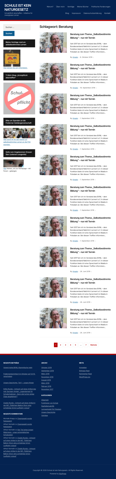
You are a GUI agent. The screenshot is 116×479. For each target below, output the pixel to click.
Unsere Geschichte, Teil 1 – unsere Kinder (18, 383)
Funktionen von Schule (49, 403)
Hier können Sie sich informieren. (15, 68)
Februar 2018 (46, 386)
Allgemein (45, 400)
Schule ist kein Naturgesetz (18, 7)
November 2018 (47, 377)
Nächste (93, 345)
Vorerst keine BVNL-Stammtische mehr (17, 367)
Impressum (76, 13)
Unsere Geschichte (48, 412)
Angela (75, 57)
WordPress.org (84, 377)
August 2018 (46, 380)
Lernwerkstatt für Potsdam (51, 409)
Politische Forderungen (100, 7)
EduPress (62, 474)
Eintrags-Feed (84, 371)
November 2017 (47, 389)
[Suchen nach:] (19, 27)
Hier (4, 168)
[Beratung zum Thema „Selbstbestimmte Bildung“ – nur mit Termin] (53, 42)
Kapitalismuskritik (47, 406)
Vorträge (70, 7)
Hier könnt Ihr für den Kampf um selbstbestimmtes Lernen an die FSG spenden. (16, 142)
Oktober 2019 (46, 367)
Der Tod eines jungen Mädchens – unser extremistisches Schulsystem (18, 432)
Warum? (50, 7)
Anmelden (83, 367)
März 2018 (45, 383)
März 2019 (45, 374)
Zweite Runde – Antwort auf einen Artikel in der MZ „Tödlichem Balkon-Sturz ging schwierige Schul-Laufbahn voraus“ (19, 405)
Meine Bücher (83, 7)
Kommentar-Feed (85, 374)
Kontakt (107, 13)
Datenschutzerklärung (93, 13)
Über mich (60, 7)
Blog (67, 13)
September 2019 (47, 371)
